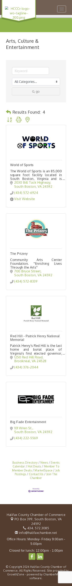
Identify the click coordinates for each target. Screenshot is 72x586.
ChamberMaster (54, 574)
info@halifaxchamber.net (37, 533)
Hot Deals (34, 466)
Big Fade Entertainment (28, 422)
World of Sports (22, 165)
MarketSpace (44, 470)
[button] (8, 112)
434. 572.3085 (37, 528)
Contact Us (36, 474)
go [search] (38, 91)
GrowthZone (15, 574)
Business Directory (25, 462)
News (44, 462)
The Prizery (19, 253)
